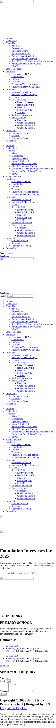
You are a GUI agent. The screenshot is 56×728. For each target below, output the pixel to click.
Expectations (17, 48)
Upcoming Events (19, 51)
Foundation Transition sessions (25, 84)
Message (4, 691)
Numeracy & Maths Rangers (24, 94)
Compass (10, 38)
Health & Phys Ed (25, 105)
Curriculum (11, 89)
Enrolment (10, 71)
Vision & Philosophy (20, 53)
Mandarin (21, 107)
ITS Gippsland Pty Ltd (25, 706)
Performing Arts (24, 110)
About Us (10, 43)
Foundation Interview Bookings (25, 87)
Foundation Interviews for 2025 (20, 573)
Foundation (22, 120)
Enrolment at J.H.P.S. (21, 74)
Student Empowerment (21, 115)
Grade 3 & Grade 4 (26, 125)
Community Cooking (21, 138)
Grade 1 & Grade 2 (26, 123)
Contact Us (11, 140)
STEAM (21, 112)
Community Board (19, 133)
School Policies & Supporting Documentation (32, 61)
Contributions (17, 76)
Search (3, 253)
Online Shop (11, 40)
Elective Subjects (25, 102)
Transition (16, 81)
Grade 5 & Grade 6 (26, 128)
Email (3, 681)
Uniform (15, 79)
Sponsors (15, 135)
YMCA (15, 66)
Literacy (15, 97)
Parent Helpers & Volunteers (24, 56)
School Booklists (13, 69)
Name (3, 678)
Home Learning (18, 117)
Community (11, 130)
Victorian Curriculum (21, 92)
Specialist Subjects (19, 99)
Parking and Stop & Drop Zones (26, 63)
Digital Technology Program (24, 58)
